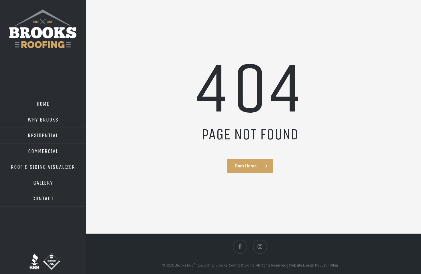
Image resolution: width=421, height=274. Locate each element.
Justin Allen (329, 265)
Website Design (301, 265)
